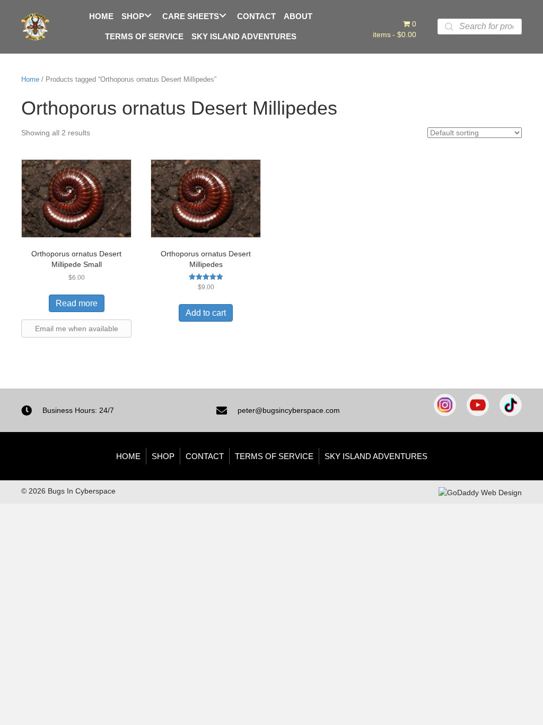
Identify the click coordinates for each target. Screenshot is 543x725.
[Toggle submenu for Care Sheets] (222, 15)
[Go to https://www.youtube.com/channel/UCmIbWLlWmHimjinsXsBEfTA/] (478, 405)
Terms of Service (274, 456)
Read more (77, 303)
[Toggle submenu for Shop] (148, 15)
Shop (163, 456)
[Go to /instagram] (445, 405)
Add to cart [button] (206, 312)
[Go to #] (511, 405)
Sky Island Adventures (376, 456)
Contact (205, 456)
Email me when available (76, 328)
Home (30, 79)
